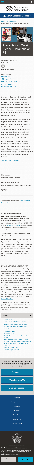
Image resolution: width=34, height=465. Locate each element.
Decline (9, 459)
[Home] (17, 8)
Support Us (17, 372)
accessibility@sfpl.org (13, 225)
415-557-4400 (6, 84)
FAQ (17, 428)
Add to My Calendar (3, 66)
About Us (17, 397)
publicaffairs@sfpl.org (9, 86)
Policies (17, 406)
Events (5, 315)
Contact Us (17, 419)
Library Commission (17, 402)
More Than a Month (9, 331)
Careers (17, 410)
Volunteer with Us (17, 380)
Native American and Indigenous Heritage (16, 324)
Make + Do (7, 329)
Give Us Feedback (17, 388)
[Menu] (2, 2)
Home (3, 21)
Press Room (17, 415)
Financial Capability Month (11, 349)
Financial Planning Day (11, 347)
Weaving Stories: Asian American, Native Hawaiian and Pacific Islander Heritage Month (17, 340)
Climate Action (8, 319)
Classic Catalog (17, 423)
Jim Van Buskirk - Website (10, 161)
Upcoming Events (12, 21)
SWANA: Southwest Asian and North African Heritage (17, 336)
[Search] (31, 2)
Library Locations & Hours (17, 16)
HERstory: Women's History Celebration (15, 326)
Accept (25, 459)
